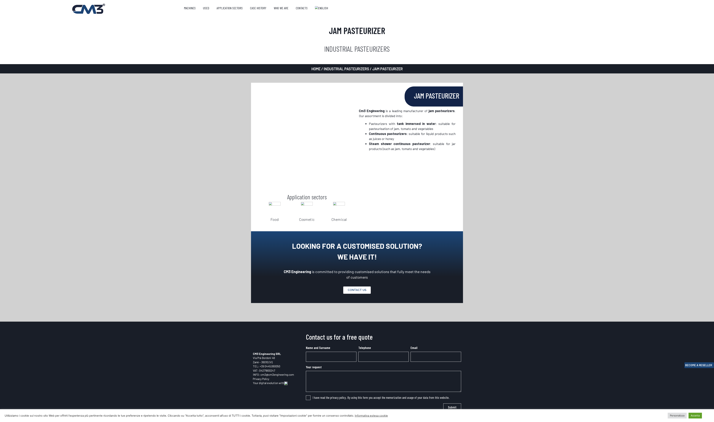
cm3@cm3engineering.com (277, 374)
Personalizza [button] (677, 415)
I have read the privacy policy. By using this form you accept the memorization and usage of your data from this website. (381, 397)
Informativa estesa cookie (371, 415)
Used (206, 8)
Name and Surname (318, 348)
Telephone (364, 348)
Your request (314, 367)
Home (316, 69)
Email (414, 348)
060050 (275, 366)
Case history (258, 8)
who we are (281, 8)
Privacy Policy (261, 379)
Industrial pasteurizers (346, 69)
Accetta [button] (695, 415)
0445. (268, 366)
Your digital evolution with (268, 383)
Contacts (302, 8)
